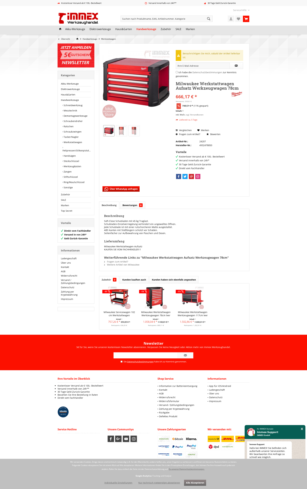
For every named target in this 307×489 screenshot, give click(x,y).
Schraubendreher (73, 121)
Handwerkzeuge (70, 100)
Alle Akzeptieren (195, 482)
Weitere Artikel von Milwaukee (122, 264)
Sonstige (68, 187)
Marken (65, 205)
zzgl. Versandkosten (194, 114)
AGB (63, 271)
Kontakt (65, 267)
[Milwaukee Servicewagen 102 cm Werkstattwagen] (119, 298)
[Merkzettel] (238, 19)
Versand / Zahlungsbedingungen (73, 281)
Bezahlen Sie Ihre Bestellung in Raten (78, 394)
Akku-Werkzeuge (70, 83)
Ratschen (68, 126)
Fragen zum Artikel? (189, 134)
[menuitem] (240, 10)
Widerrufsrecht (69, 275)
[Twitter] (185, 176)
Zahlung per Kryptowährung (69, 293)
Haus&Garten (68, 94)
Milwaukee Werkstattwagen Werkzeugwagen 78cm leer (156, 314)
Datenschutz (67, 287)
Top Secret (66, 210)
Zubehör (65, 194)
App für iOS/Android (220, 385)
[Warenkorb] (246, 19)
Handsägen (69, 155)
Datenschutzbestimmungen (207, 72)
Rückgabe (164, 412)
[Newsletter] (76, 55)
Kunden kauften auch (134, 279)
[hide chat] (302, 428)
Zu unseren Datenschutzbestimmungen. (187, 469)
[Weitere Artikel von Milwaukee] (236, 94)
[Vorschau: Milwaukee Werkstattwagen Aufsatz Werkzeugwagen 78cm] (108, 130)
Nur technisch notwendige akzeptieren (159, 482)
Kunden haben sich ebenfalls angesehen (174, 279)
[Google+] (118, 439)
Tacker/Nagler (71, 136)
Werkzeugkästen (72, 166)
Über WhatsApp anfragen (123, 188)
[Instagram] (197, 176)
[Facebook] (178, 176)
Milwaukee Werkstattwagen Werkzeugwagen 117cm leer (193, 314)
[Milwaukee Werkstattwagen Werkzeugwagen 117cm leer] (192, 298)
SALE (63, 199)
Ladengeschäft (69, 258)
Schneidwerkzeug (73, 105)
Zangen (67, 171)
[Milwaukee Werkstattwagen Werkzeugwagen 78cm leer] (156, 298)
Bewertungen (132, 205)
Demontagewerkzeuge (75, 115)
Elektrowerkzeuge (70, 89)
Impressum (67, 299)
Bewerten (215, 134)
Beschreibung (109, 205)
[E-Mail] (191, 176)
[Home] (60, 29)
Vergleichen (185, 130)
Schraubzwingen (72, 131)
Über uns (66, 262)
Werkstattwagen (72, 142)
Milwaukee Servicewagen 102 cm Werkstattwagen (119, 314)
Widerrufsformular (169, 401)
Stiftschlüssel (70, 176)
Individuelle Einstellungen (118, 482)
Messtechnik (70, 110)
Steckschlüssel (71, 161)
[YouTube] (126, 439)
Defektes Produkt (168, 416)
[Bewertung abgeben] (203, 92)
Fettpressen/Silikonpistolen (77, 150)
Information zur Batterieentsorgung (178, 385)
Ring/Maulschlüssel (74, 182)
